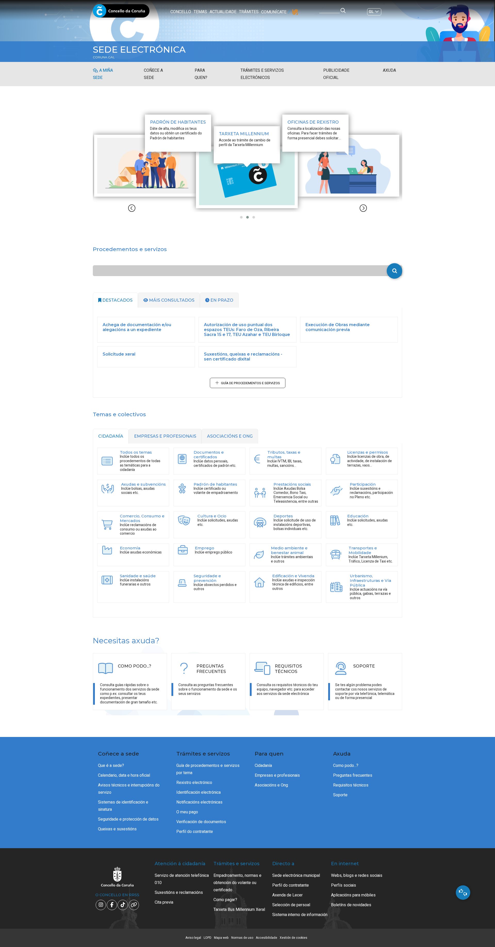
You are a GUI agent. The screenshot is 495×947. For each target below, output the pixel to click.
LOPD (207, 937)
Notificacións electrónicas (199, 802)
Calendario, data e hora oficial (124, 775)
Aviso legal (193, 937)
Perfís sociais (343, 885)
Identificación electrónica (198, 792)
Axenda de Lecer (287, 895)
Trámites (249, 12)
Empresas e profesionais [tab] (165, 436)
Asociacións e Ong (271, 785)
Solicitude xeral (119, 354)
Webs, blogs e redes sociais (356, 875)
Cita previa (164, 902)
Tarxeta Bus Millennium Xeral (239, 909)
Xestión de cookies (293, 937)
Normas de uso (242, 937)
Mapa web (221, 937)
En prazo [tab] (221, 300)
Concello (180, 12)
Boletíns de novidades (351, 905)
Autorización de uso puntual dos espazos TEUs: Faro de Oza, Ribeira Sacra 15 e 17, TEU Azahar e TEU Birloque (247, 329)
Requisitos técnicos (350, 785)
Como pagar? (225, 900)
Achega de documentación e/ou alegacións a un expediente (137, 327)
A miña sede (103, 74)
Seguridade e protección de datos (128, 819)
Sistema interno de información (299, 915)
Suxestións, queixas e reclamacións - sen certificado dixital (243, 357)
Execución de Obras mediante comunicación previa (338, 327)
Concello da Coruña (121, 12)
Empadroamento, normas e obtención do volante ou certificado (237, 882)
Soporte (340, 795)
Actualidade (223, 12)
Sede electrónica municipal (296, 875)
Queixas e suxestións (117, 829)
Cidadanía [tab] (110, 436)
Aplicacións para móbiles (353, 895)
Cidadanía (263, 766)
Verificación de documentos (201, 822)
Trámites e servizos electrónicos (262, 74)
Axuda (389, 70)
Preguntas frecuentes (352, 775)
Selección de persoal (291, 905)
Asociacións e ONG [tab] (230, 436)
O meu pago (187, 812)
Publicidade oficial (336, 74)
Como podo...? (345, 766)
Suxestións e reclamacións (179, 892)
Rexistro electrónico (194, 783)
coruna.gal (104, 57)
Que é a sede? (111, 766)
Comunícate (273, 12)
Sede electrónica (139, 49)
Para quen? (201, 74)
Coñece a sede (153, 74)
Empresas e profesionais (277, 775)
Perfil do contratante (194, 832)
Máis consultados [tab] (171, 300)
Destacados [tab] (117, 300)
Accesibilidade (266, 937)
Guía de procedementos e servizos (250, 383)
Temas (200, 12)
